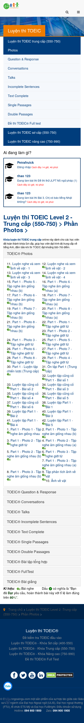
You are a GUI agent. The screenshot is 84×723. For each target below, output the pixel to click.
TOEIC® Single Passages (27, 541)
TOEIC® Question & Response (31, 491)
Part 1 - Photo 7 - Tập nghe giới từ (59, 350)
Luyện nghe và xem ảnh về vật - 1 (25, 265)
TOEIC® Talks (18, 511)
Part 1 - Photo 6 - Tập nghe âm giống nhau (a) (57, 286)
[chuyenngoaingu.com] (59, 675)
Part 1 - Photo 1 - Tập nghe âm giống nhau (26, 431)
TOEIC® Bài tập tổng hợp (27, 561)
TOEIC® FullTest (20, 571)
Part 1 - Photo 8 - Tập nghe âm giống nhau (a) (57, 313)
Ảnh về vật (58, 480)
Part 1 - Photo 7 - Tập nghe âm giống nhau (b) (22, 313)
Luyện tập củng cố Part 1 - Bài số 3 (60, 386)
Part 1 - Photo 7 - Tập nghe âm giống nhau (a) (57, 299)
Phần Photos (30, 614)
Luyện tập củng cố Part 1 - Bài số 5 (60, 395)
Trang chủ (15, 609)
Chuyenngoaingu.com (16, 699)
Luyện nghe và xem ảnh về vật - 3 (25, 274)
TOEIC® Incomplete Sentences (32, 521)
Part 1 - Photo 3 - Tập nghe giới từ (24, 341)
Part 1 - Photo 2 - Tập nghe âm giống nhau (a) (59, 442)
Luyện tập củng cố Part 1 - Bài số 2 (25, 386)
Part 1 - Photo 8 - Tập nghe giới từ (24, 359)
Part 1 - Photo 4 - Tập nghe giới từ (59, 359)
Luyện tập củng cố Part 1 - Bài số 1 (60, 377)
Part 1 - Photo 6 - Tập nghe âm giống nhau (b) (22, 299)
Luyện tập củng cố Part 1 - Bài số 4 (25, 395)
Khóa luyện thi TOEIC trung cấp (22, 240)
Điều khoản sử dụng (69, 706)
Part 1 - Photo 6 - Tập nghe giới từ (24, 350)
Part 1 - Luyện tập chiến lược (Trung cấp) (23, 368)
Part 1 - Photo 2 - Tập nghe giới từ (59, 333)
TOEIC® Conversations (25, 501)
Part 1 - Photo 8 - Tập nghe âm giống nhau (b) (22, 326)
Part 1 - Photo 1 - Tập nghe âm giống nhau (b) (59, 431)
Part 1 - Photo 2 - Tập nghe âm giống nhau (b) (24, 453)
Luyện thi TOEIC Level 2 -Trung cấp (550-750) (37, 220)
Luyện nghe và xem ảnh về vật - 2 (60, 265)
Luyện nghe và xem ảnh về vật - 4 (60, 274)
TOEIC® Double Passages (28, 551)
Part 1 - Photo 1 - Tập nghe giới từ (59, 324)
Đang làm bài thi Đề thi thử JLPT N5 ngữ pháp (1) (47, 180)
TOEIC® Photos (19, 253)
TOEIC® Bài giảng (22, 581)
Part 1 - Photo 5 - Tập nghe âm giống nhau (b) (22, 286)
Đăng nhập (24, 167)
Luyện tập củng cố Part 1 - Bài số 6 (25, 404)
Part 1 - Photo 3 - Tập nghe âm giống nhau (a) (59, 462)
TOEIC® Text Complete (25, 531)
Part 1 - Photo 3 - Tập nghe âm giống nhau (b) (24, 473)
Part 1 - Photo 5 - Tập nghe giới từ (59, 341)
